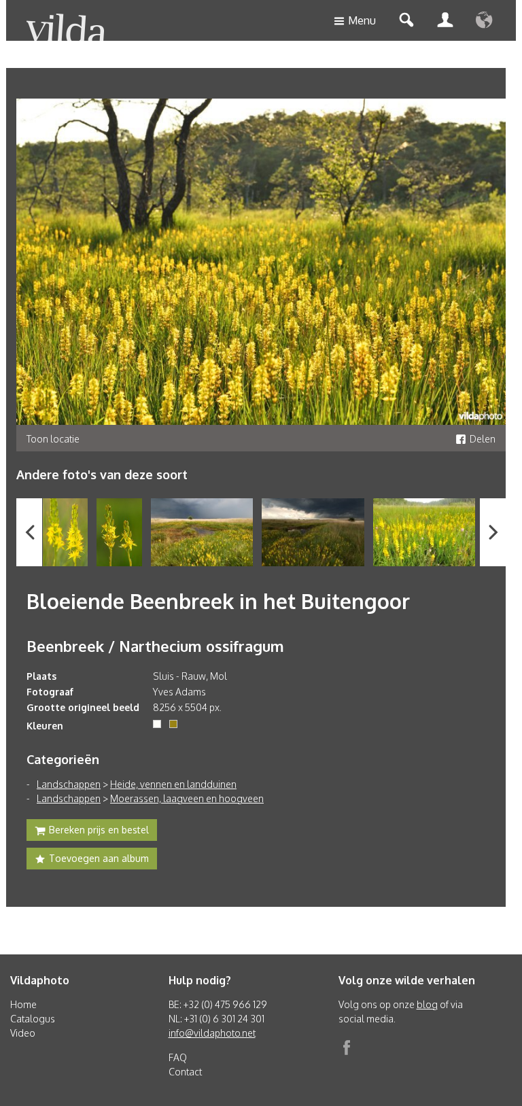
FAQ (178, 1057)
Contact (185, 1071)
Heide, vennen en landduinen (173, 784)
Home (23, 1004)
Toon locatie (53, 439)
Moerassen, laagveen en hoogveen (187, 798)
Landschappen (69, 784)
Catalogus (32, 1018)
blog (427, 1004)
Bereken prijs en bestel (99, 829)
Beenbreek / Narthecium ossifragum (155, 645)
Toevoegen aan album (99, 858)
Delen (482, 439)
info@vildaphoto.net (212, 1033)
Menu (362, 20)
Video (22, 1033)
